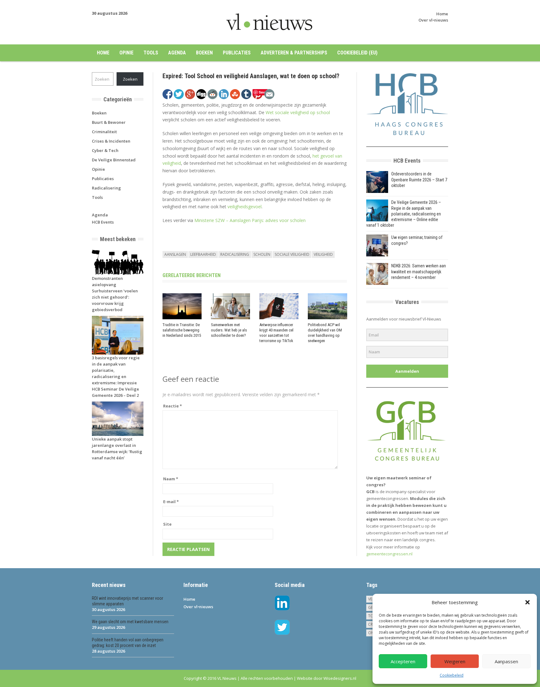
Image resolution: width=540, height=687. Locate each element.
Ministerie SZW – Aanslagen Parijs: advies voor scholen (250, 220)
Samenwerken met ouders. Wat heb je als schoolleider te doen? (229, 330)
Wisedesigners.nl (339, 678)
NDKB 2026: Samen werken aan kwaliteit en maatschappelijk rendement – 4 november (418, 271)
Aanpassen (506, 661)
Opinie (126, 53)
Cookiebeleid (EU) (357, 53)
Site (167, 524)
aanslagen (175, 254)
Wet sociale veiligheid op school (298, 112)
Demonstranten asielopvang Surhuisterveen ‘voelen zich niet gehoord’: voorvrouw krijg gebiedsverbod (115, 293)
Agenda (177, 53)
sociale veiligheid (292, 254)
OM (371, 632)
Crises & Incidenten (111, 141)
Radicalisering (106, 188)
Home (442, 14)
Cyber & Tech (105, 150)
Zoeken (130, 79)
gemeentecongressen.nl (389, 554)
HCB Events (103, 222)
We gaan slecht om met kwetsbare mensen (130, 621)
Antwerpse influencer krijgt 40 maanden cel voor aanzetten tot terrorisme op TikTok (276, 332)
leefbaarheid (203, 254)
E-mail (171, 501)
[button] (527, 602)
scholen (261, 254)
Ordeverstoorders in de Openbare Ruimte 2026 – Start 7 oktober (419, 179)
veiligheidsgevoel (245, 207)
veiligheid (323, 254)
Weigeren (454, 661)
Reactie (172, 406)
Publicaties (237, 53)
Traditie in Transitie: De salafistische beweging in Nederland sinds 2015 (181, 330)
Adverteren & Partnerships (294, 53)
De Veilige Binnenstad (114, 160)
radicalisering (234, 254)
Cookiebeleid (451, 675)
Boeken (204, 53)
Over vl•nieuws (433, 20)
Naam (170, 479)
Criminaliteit (104, 131)
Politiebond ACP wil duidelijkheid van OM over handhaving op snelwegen (325, 332)
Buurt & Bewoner (109, 122)
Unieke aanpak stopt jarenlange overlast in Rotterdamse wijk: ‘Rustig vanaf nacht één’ (117, 448)
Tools (150, 53)
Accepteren (403, 661)
